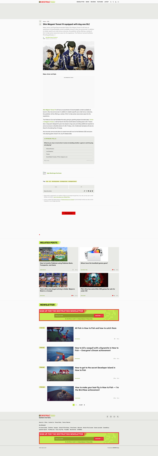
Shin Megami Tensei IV (72, 181)
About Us (41, 422)
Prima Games (73, 427)
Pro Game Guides (43, 427)
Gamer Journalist (98, 427)
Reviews (93, 1)
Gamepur (56, 427)
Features (100, 1)
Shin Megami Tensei (63, 181)
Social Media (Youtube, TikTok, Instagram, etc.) (57, 157)
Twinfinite (50, 427)
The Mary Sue (51, 429)
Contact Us (51, 422)
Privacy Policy (90, 318)
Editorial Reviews (50, 148)
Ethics (45, 422)
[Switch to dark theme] (116, 2)
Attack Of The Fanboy (64, 427)
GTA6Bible (79, 429)
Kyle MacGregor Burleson (52, 37)
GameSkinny (106, 427)
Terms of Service (81, 318)
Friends (48, 154)
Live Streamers (49, 151)
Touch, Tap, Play (59, 429)
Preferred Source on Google (67, 199)
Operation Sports (43, 429)
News (87, 1)
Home (44, 21)
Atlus (47, 181)
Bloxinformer (73, 429)
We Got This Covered (88, 427)
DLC (50, 181)
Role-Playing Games (55, 181)
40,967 (81, 405)
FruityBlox (66, 429)
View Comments (68, 213)
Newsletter (80, 1)
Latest (106, 1)
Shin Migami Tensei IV (49, 110)
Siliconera (80, 427)
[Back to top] (39, 234)
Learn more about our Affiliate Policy (62, 197)
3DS (48, 21)
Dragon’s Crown (49, 121)
